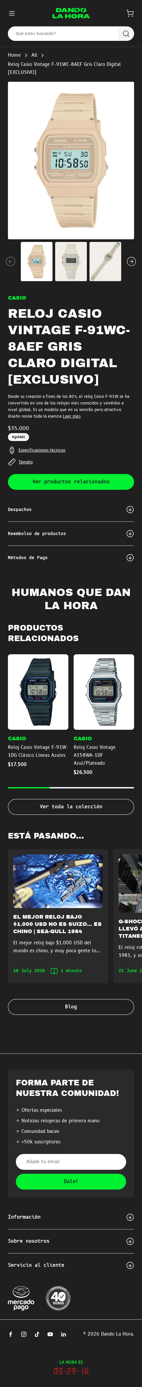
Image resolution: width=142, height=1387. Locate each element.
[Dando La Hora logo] (71, 13)
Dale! (71, 1182)
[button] (130, 13)
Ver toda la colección (71, 807)
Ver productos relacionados (71, 482)
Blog (71, 1007)
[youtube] (50, 1334)
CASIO (17, 298)
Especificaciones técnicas (41, 450)
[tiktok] (37, 1334)
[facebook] (10, 1334)
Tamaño (25, 462)
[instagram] (23, 1334)
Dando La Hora (117, 1334)
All (34, 55)
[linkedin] (63, 1334)
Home (14, 55)
